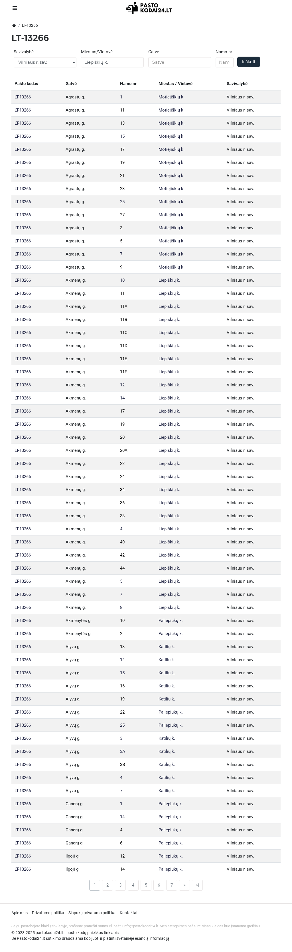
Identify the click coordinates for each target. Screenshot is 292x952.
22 (122, 712)
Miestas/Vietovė (97, 51)
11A (123, 306)
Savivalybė (24, 51)
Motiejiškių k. (171, 97)
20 (122, 437)
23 (122, 188)
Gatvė (153, 51)
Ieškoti (248, 61)
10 (122, 280)
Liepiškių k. (169, 280)
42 (122, 555)
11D (123, 345)
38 (122, 515)
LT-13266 (23, 97)
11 (122, 110)
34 (122, 489)
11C (123, 332)
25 (122, 201)
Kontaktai (128, 912)
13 (122, 123)
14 (122, 398)
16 (122, 686)
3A (122, 751)
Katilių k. (167, 646)
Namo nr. (224, 51)
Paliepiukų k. (171, 620)
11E (123, 358)
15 (122, 136)
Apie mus (19, 912)
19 (122, 162)
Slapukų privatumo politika (91, 912)
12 (122, 385)
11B (123, 319)
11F (123, 371)
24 (122, 476)
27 (122, 214)
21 (122, 175)
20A (123, 450)
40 (122, 542)
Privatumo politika (48, 912)
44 (122, 568)
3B (122, 764)
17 (122, 149)
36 (122, 502)
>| (197, 885)
